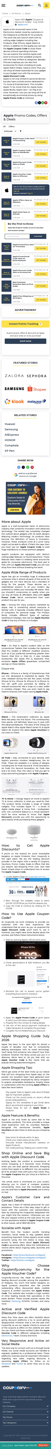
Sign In (30, 193)
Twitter (19, 1364)
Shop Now (43, 1445)
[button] (18, 144)
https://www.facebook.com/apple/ (29, 1255)
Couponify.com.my (36, 876)
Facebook (6, 1364)
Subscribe (38, 236)
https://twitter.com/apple (23, 1260)
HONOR (10, 440)
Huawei (10, 424)
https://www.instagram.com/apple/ (29, 1257)
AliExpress (12, 434)
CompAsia (12, 445)
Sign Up (16, 191)
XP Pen (10, 450)
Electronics (7, 1336)
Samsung (11, 429)
